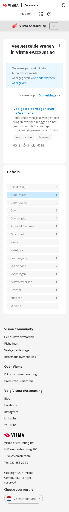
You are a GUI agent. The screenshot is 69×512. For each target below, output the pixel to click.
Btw (13, 210)
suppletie (16, 298)
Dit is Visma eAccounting (20, 374)
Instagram (11, 412)
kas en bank (18, 266)
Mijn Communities (41, 14)
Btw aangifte (19, 218)
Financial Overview (22, 226)
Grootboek (18, 234)
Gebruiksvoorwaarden (19, 337)
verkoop (16, 306)
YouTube (10, 425)
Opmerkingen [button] (48, 95)
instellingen (18, 250)
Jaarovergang (19, 258)
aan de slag (18, 187)
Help (49, 14)
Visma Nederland (25, 499)
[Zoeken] (63, 5)
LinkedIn (10, 418)
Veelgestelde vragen (17, 350)
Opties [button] (59, 45)
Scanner (44, 137)
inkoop (15, 242)
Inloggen (25, 14)
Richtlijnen (11, 343)
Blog (7, 399)
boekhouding (19, 203)
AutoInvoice (24, 137)
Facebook (10, 405)
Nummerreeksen (21, 282)
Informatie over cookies (20, 357)
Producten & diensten (18, 381)
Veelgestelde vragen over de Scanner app (33, 111)
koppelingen (18, 274)
